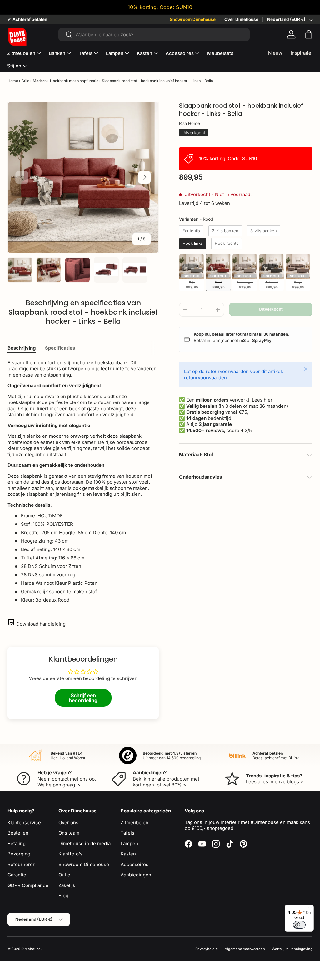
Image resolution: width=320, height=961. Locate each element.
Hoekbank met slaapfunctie (74, 80)
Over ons (68, 822)
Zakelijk (66, 885)
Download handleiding (41, 624)
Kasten (128, 854)
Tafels (127, 833)
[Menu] (310, 908)
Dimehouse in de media (84, 843)
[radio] (191, 231)
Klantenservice (24, 822)
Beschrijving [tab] (22, 348)
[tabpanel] (83, 481)
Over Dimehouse (241, 19)
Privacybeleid (206, 949)
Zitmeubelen (134, 822)
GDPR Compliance (28, 885)
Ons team (68, 833)
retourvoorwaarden (205, 378)
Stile (25, 80)
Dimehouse (31, 949)
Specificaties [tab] (60, 348)
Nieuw (275, 53)
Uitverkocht (271, 309)
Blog (63, 896)
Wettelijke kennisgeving (292, 949)
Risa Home (189, 123)
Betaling (17, 843)
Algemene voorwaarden (245, 949)
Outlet (65, 875)
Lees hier (262, 400)
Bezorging (19, 854)
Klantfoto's (70, 854)
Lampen (129, 843)
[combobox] (154, 34)
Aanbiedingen (136, 875)
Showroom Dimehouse (193, 19)
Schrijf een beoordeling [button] (83, 697)
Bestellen (18, 833)
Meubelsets (220, 53)
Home (13, 80)
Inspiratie (301, 53)
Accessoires (134, 864)
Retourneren (22, 864)
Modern (40, 80)
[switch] (299, 925)
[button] (309, 34)
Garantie (17, 875)
